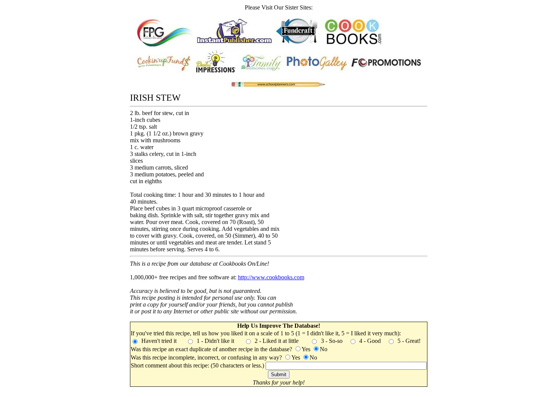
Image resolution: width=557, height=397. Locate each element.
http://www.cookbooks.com (271, 277)
